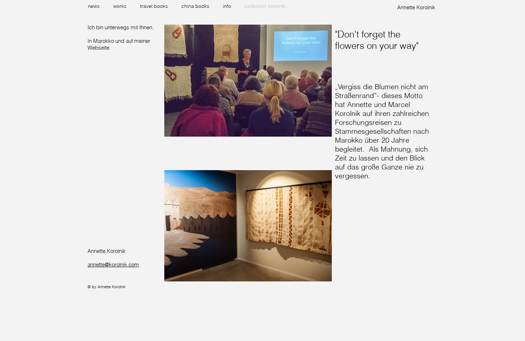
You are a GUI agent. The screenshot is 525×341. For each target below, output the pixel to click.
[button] (121, 6)
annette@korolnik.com (113, 264)
